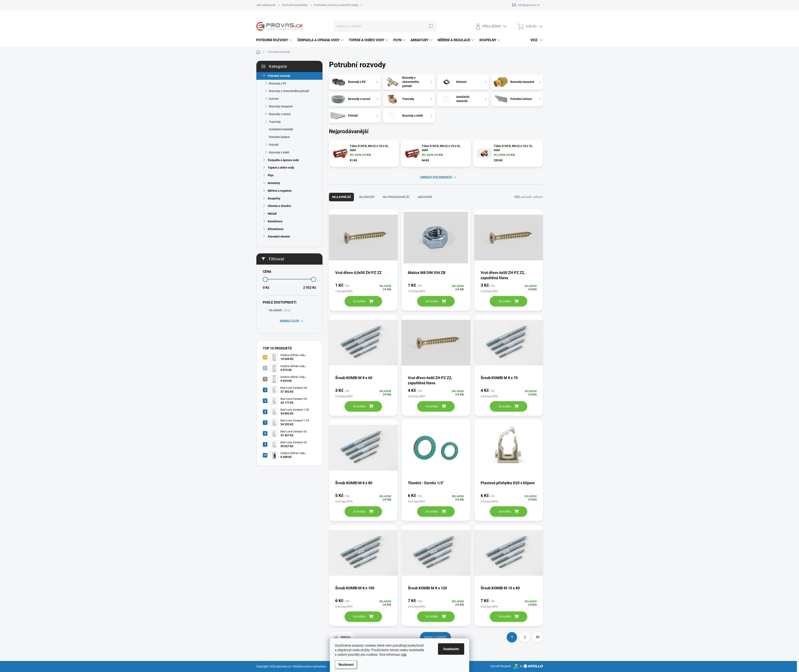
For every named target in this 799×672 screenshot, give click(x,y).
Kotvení (274, 98)
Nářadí (272, 213)
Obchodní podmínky (295, 5)
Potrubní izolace (279, 137)
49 (538, 637)
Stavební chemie (279, 236)
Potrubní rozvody (279, 75)
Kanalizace (275, 221)
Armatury (274, 183)
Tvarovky (275, 121)
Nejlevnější (341, 197)
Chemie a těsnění (279, 206)
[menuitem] (274, 40)
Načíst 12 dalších (435, 637)
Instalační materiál (281, 129)
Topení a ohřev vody (281, 167)
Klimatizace (276, 229)
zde (403, 655)
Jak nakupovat (265, 5)
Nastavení (346, 665)
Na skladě (279, 310)
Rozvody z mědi (279, 152)
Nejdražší (367, 197)
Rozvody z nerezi (279, 114)
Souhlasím (451, 649)
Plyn (271, 175)
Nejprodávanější (396, 197)
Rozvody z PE (277, 83)
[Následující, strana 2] (525, 637)
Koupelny (274, 198)
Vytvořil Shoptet (500, 666)
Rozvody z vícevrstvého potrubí (289, 91)
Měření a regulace (280, 190)
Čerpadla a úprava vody (283, 160)
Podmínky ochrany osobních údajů (336, 5)
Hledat (430, 26)
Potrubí (273, 144)
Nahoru (346, 637)
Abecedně (425, 197)
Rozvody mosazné (281, 106)
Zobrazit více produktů (436, 177)
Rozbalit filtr (289, 320)
